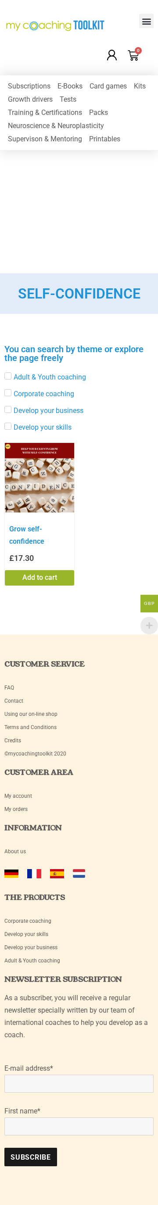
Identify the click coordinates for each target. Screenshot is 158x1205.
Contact (13, 701)
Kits (140, 86)
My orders (16, 809)
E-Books (70, 86)
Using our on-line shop (30, 714)
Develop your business (30, 947)
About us (15, 851)
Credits (12, 740)
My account (18, 796)
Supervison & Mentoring (45, 139)
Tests (68, 99)
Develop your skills (26, 934)
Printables (104, 139)
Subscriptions (29, 86)
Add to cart (39, 577)
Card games (108, 86)
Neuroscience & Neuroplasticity (56, 126)
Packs (98, 112)
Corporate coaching (27, 921)
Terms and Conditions (30, 727)
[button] (146, 21)
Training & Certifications (45, 112)
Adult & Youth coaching (32, 961)
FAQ (9, 688)
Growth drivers (30, 99)
